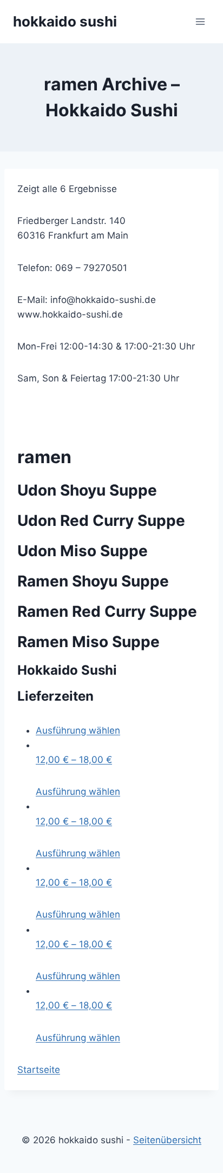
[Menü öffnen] (200, 21)
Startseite (38, 1069)
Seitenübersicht (167, 1140)
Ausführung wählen (78, 730)
